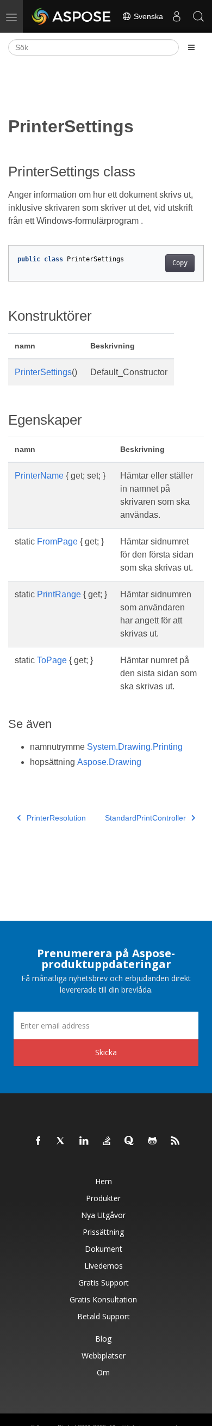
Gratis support (103, 1282)
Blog (103, 1338)
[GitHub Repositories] (153, 1141)
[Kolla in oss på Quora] (130, 1141)
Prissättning (103, 1232)
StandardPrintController (145, 817)
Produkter (103, 1198)
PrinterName (39, 475)
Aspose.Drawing (109, 762)
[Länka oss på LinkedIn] (84, 1141)
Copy (180, 263)
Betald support (103, 1316)
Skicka (106, 1052)
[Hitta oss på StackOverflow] (107, 1141)
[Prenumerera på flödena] (176, 1141)
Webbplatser (104, 1355)
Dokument (103, 1249)
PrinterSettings (43, 372)
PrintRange (59, 594)
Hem (103, 1181)
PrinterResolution (56, 817)
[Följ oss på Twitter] (61, 1141)
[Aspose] (72, 16)
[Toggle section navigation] (191, 47)
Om (103, 1372)
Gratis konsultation (103, 1299)
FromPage (57, 541)
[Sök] (198, 16)
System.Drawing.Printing (135, 746)
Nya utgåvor (103, 1215)
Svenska (147, 16)
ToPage (52, 660)
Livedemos (103, 1265)
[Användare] (177, 16)
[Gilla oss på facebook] (39, 1141)
